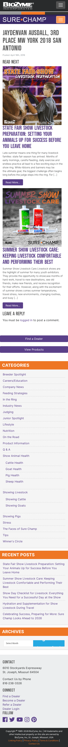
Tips (5, 533)
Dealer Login (11, 706)
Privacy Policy (31, 738)
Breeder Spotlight (14, 372)
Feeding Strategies (15, 391)
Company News (13, 385)
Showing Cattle (16, 497)
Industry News (12, 403)
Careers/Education (15, 378)
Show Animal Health (16, 453)
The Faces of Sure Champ (20, 526)
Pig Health (12, 473)
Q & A (6, 447)
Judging (8, 410)
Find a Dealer (34, 336)
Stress (7, 520)
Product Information (16, 441)
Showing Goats (16, 503)
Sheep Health (14, 479)
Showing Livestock (15, 490)
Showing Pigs (12, 514)
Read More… (13, 180)
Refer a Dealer (12, 702)
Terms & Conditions (49, 738)
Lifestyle (8, 422)
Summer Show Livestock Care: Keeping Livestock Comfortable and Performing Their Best (32, 253)
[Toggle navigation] (60, 5)
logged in (26, 318)
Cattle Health (14, 460)
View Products (34, 347)
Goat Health (13, 467)
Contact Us (34, 741)
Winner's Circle (12, 539)
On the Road (11, 435)
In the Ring (10, 397)
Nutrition (8, 428)
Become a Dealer (14, 698)
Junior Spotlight (13, 416)
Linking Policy (15, 738)
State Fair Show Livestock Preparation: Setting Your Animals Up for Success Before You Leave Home (32, 135)
